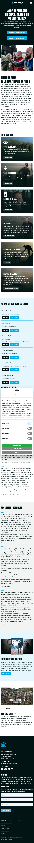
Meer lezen (7, 262)
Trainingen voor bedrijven (17, 32)
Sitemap (3, 833)
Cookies (3, 825)
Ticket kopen (14, 318)
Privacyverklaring (5, 828)
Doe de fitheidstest (9, 236)
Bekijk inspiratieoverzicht (11, 288)
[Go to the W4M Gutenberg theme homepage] (17, 2)
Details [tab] (17, 394)
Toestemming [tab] (6, 394)
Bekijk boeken (5, 674)
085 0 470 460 (5, 761)
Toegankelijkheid (5, 831)
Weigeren (17, 452)
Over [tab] (27, 394)
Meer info (5, 318)
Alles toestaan (17, 445)
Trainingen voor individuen (17, 38)
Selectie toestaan (17, 449)
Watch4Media (9, 839)
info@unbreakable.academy (9, 763)
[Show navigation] (31, 3)
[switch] (29, 428)
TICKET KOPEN (14, 330)
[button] (11, 837)
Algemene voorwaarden (6, 823)
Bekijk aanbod (8, 157)
